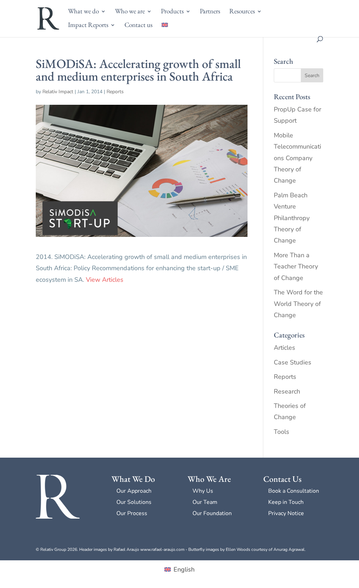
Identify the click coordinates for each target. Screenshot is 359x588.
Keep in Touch (286, 502)
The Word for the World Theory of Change (298, 303)
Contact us (138, 25)
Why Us (202, 491)
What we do (83, 12)
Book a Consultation (293, 491)
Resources (242, 12)
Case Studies (292, 362)
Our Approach (133, 491)
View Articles (104, 279)
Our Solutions (133, 502)
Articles (284, 347)
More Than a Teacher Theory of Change (296, 266)
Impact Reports (88, 25)
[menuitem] (165, 29)
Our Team (204, 502)
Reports (115, 91)
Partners (210, 12)
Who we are (130, 12)
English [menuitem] (184, 569)
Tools (281, 432)
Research (287, 391)
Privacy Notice (286, 513)
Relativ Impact (57, 91)
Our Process (131, 513)
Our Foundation (212, 513)
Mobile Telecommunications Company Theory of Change (297, 158)
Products (172, 12)
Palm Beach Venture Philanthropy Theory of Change (292, 218)
